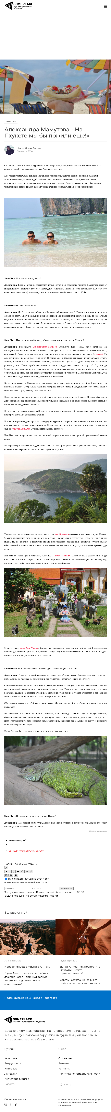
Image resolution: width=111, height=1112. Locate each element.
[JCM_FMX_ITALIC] (10, 871)
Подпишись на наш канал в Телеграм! (30, 997)
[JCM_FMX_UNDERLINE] (14, 871)
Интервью (10, 121)
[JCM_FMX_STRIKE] (18, 871)
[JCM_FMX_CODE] (22, 871)
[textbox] (55, 857)
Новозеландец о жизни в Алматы (27, 966)
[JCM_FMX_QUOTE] (27, 871)
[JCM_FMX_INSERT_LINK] (31, 871)
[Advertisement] (55, 35)
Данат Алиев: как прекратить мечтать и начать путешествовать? (80, 970)
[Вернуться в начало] (18, 6)
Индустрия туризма (16, 1078)
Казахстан (10, 1058)
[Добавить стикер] (6, 875)
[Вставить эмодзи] (11, 875)
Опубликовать (66, 888)
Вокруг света (12, 1063)
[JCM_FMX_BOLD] (6, 871)
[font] (6, 867)
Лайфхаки (10, 1073)
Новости (9, 1084)
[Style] (16, 875)
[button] (105, 6)
